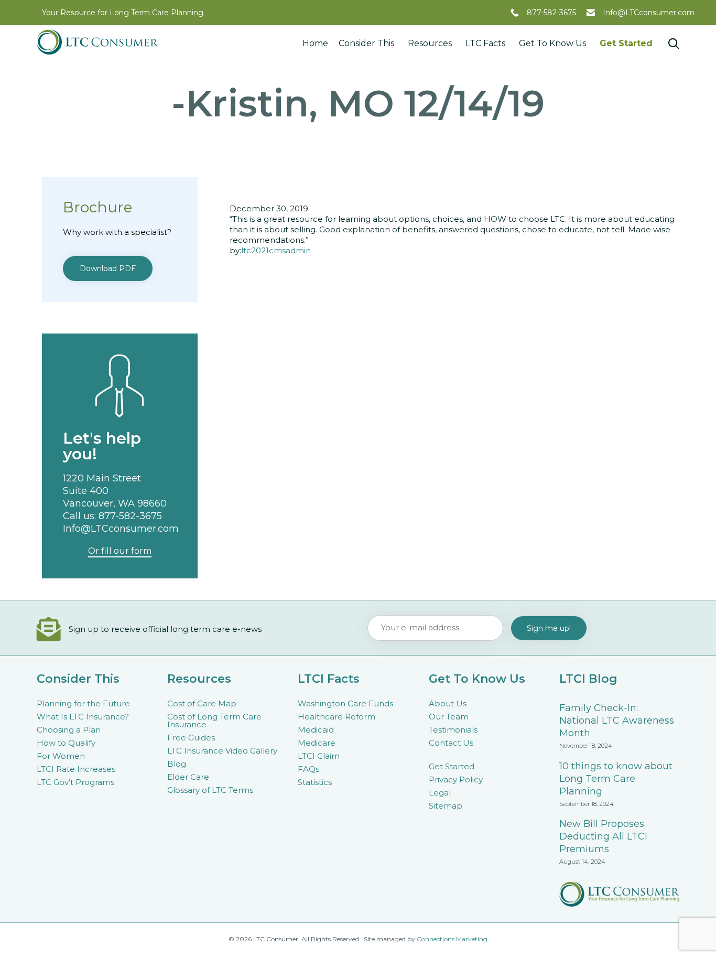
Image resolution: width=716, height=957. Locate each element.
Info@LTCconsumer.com (649, 12)
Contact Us (451, 743)
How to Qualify (66, 743)
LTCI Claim (319, 756)
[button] (108, 268)
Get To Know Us (552, 43)
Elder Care (188, 777)
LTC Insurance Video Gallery (222, 751)
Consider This (366, 43)
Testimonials (453, 730)
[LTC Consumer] (97, 42)
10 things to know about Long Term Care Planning (615, 778)
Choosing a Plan (69, 730)
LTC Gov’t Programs (75, 782)
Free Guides (191, 738)
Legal (440, 793)
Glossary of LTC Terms (210, 790)
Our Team (449, 717)
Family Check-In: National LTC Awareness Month (616, 720)
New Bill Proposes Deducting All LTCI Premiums (603, 836)
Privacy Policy (456, 779)
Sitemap (445, 806)
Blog (176, 764)
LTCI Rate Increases (76, 769)
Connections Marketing (452, 939)
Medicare (316, 743)
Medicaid (316, 730)
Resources (430, 43)
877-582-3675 (551, 12)
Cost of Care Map (201, 703)
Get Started (626, 43)
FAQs (308, 769)
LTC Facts (485, 43)
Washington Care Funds (345, 703)
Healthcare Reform (336, 717)
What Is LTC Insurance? (83, 717)
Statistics (315, 782)
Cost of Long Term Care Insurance (214, 720)
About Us (448, 703)
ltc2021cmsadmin (276, 250)
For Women (61, 756)
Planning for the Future (83, 703)
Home (315, 43)
